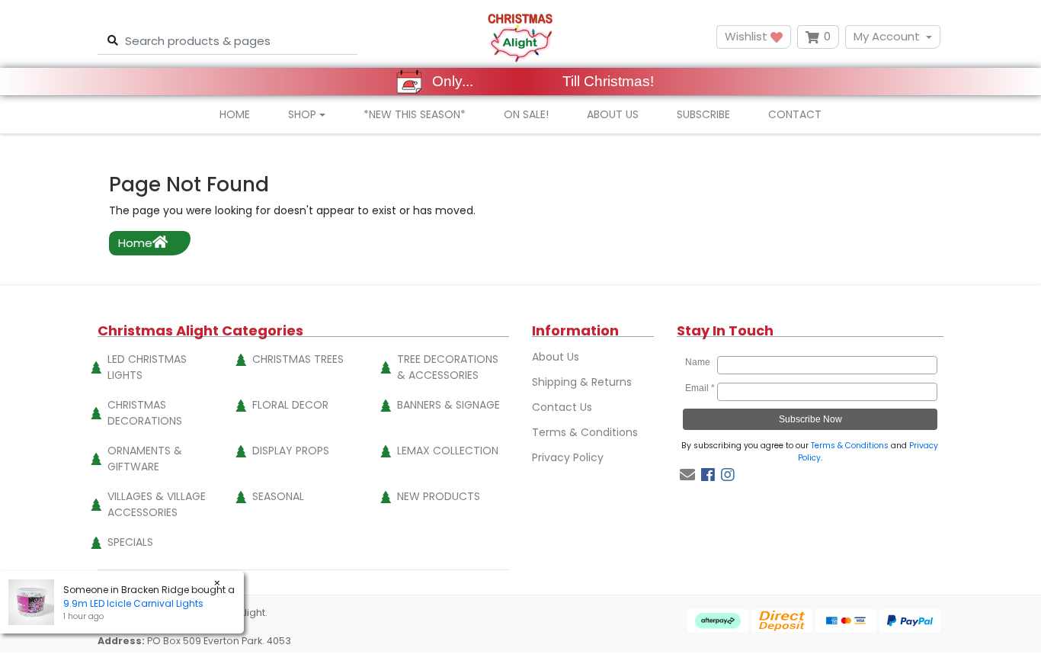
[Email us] (687, 475)
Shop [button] (302, 114)
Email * (700, 388)
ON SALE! (526, 114)
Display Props (290, 450)
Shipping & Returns (582, 382)
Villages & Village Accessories (156, 504)
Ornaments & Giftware (144, 458)
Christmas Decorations (144, 412)
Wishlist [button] (747, 36)
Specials (130, 542)
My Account (887, 36)
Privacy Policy (568, 457)
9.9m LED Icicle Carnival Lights (133, 603)
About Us (613, 114)
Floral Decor (290, 404)
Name (700, 362)
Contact (795, 114)
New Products (438, 496)
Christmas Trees (298, 359)
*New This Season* (415, 114)
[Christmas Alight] (520, 37)
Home (234, 114)
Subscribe (703, 114)
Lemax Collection (447, 450)
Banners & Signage (448, 404)
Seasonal (278, 496)
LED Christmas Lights (147, 367)
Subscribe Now (810, 419)
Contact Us (562, 407)
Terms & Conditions (585, 432)
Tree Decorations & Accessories (447, 367)
